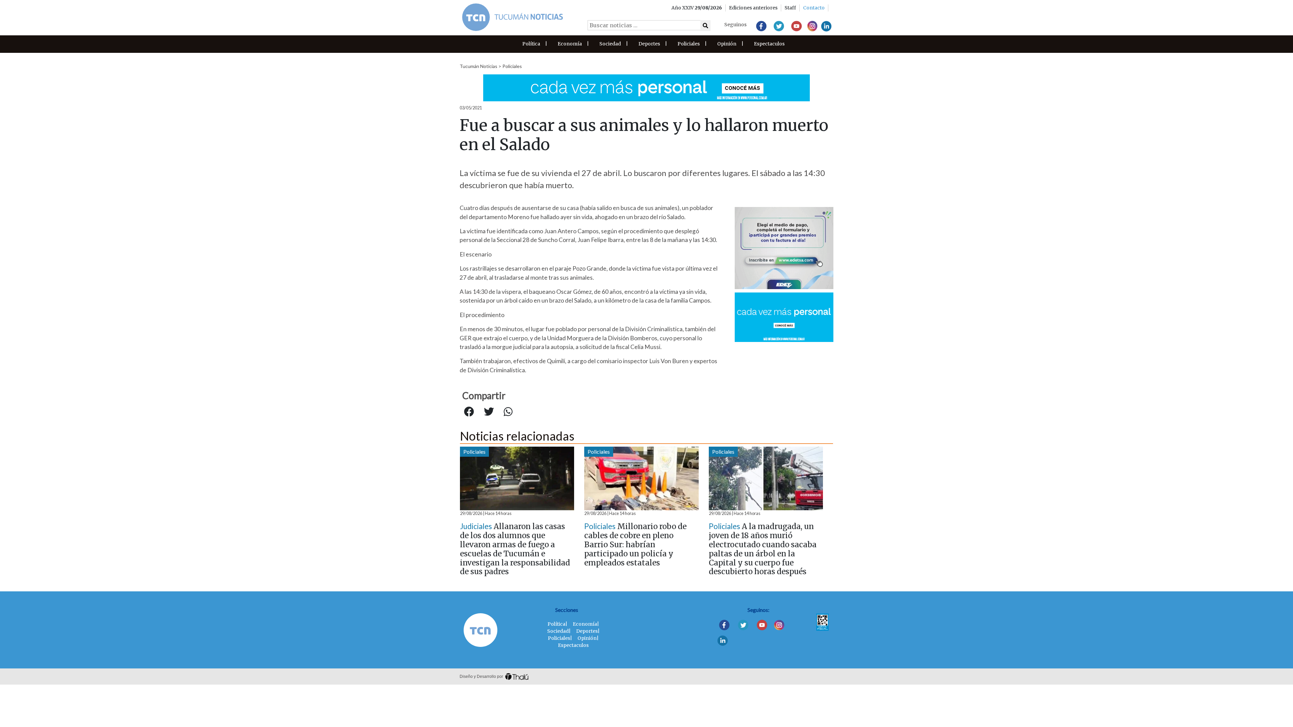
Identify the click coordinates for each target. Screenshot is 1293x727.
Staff (790, 8)
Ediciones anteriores (753, 8)
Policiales (688, 44)
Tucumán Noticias (478, 66)
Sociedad (610, 44)
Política (531, 44)
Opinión (726, 44)
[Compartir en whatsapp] (508, 412)
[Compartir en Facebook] (469, 412)
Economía (570, 44)
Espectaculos (769, 44)
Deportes (649, 44)
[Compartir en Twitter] (488, 412)
